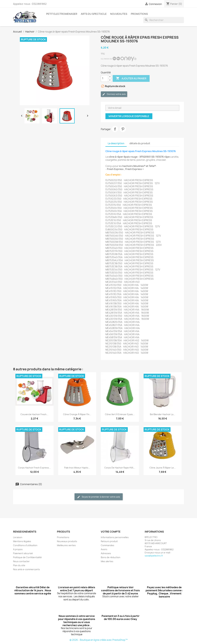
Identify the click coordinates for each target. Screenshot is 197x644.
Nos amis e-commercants (26, 569)
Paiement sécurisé (23, 553)
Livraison (17, 537)
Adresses (106, 553)
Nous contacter (21, 561)
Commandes (107, 545)
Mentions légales (22, 541)
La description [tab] (116, 143)
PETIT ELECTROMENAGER (61, 14)
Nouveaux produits (67, 541)
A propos (18, 549)
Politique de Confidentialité (27, 557)
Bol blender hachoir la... (162, 414)
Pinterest (123, 129)
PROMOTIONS (139, 14)
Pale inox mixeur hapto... (77, 467)
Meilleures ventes (66, 545)
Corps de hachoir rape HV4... (119, 467)
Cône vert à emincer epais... (120, 414)
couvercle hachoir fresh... (34, 414)
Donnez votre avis (116, 94)
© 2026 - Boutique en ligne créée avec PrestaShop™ (99, 640)
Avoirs (104, 549)
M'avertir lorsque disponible (129, 116)
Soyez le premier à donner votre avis (100, 496)
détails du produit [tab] (139, 143)
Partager (115, 129)
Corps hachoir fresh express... (34, 467)
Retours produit (109, 541)
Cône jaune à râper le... (162, 467)
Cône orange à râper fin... (77, 414)
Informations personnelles (115, 537)
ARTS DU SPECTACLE (94, 14)
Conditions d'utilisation (25, 545)
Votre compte (111, 531)
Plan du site (19, 565)
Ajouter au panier (131, 78)
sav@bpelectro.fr (154, 555)
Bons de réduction (110, 557)
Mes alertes (107, 561)
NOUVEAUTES (118, 14)
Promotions (63, 537)
